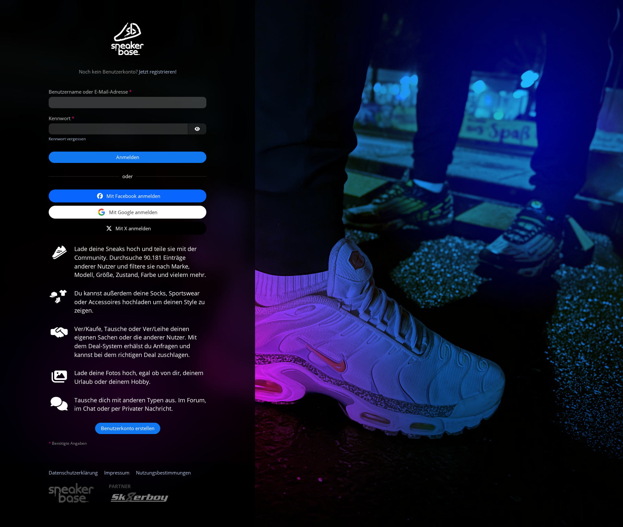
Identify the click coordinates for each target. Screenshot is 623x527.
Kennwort (59, 118)
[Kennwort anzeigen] (197, 128)
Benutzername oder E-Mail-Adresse (88, 91)
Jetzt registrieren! (158, 71)
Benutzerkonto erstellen (127, 428)
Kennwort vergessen (67, 139)
